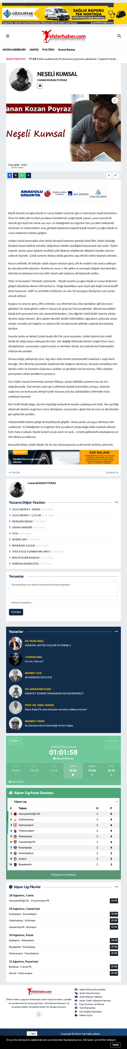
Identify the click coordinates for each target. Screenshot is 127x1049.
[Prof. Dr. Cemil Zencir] (15, 707)
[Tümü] (116, 631)
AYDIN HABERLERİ (13, 49)
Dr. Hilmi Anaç (34, 641)
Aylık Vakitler (17, 782)
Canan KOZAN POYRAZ (52, 80)
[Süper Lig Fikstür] (116, 887)
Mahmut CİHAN (34, 721)
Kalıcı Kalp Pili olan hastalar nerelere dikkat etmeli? (56, 709)
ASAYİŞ (33, 49)
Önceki (15, 472)
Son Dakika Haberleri (90, 1011)
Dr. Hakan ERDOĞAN (38, 689)
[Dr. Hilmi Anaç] (15, 643)
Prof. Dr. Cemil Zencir (39, 705)
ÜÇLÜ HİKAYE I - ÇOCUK (27, 515)
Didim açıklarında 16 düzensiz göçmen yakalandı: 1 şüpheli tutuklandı (74, 59)
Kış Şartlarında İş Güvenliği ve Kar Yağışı (49, 725)
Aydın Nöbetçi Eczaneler (92, 989)
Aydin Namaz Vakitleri (90, 997)
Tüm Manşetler (87, 1008)
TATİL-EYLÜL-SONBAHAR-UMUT (31, 551)
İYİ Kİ (15, 533)
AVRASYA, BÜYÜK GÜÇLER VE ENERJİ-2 (48, 645)
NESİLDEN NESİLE (22, 521)
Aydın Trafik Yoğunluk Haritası (95, 1000)
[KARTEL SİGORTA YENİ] (63, 193)
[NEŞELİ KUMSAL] (63, 128)
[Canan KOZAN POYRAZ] (21, 79)
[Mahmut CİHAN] (15, 723)
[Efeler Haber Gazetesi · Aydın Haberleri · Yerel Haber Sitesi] (63, 36)
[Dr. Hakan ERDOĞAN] (15, 691)
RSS (33, 1034)
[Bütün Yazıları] (116, 502)
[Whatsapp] (39, 1014)
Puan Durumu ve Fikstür (91, 1004)
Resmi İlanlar (66, 49)
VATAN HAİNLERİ (22, 527)
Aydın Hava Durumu (89, 993)
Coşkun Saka (33, 657)
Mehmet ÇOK (33, 673)
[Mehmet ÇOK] (15, 675)
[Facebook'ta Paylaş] (9, 175)
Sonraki (111, 472)
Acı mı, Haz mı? (34, 661)
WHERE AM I (20, 539)
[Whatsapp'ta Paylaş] (22, 175)
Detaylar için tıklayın (63, 874)
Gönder (16, 612)
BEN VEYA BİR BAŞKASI (26, 557)
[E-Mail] (40, 86)
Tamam (115, 1045)
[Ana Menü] (7, 36)
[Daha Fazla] (28, 175)
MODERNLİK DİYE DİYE (38, 677)
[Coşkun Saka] (15, 659)
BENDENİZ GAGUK (24, 545)
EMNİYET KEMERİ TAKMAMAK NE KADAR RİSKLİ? (54, 693)
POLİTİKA (48, 49)
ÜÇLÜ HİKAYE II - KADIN (26, 509)
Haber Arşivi (85, 1015)
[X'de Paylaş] (16, 175)
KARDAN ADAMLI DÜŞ (25, 563)
